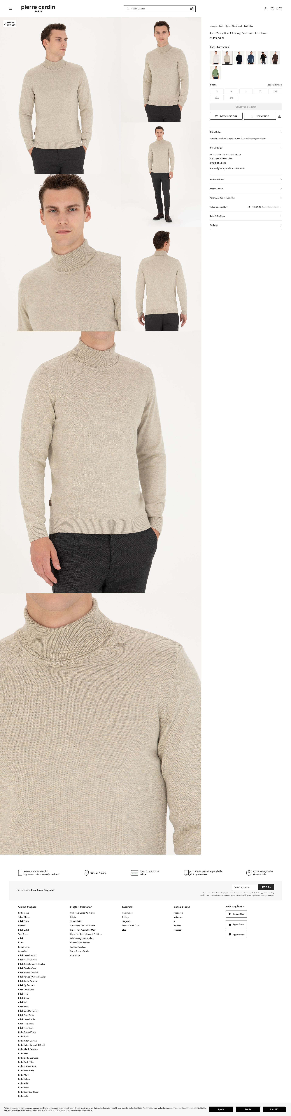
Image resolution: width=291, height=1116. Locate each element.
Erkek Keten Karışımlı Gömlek (31, 963)
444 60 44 (75, 955)
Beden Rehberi (275, 84)
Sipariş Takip (76, 921)
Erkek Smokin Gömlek (28, 972)
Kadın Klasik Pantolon (28, 1049)
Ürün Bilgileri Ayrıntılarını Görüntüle (227, 168)
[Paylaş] (279, 116)
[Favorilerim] (272, 8)
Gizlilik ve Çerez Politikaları (82, 912)
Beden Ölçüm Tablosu (80, 942)
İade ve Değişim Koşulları (81, 938)
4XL (231, 97)
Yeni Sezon (23, 934)
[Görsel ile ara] (191, 8)
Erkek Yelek (23, 1006)
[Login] (266, 8)
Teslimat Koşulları (78, 946)
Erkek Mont (23, 993)
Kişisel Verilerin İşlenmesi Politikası (86, 934)
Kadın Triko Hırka (26, 1070)
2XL (275, 91)
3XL (217, 97)
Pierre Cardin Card (131, 925)
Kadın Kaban (24, 1079)
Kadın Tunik (23, 1036)
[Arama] (128, 9)
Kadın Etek (23, 1053)
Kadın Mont (23, 1074)
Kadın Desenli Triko (27, 1066)
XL (260, 91)
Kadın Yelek (23, 1087)
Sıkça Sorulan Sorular (80, 951)
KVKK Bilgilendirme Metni (255, 895)
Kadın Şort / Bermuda (28, 1057)
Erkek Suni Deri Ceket (28, 1010)
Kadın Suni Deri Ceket (28, 1091)
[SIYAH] (263, 58)
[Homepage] (38, 9)
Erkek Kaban (23, 998)
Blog (124, 929)
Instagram (178, 917)
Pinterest (177, 929)
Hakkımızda (127, 912)
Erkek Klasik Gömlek (27, 959)
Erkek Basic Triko (26, 1015)
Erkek (221, 26)
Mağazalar (126, 921)
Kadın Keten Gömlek (27, 1040)
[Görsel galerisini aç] (60, 95)
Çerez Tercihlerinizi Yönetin (82, 925)
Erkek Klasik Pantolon (27, 981)
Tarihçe (125, 917)
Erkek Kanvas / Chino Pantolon (32, 976)
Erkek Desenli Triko (26, 1019)
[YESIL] (215, 73)
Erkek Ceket (23, 929)
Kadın (20, 942)
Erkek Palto (23, 1002)
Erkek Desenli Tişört (27, 955)
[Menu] (10, 9)
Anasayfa (213, 26)
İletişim (73, 917)
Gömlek (21, 925)
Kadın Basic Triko (26, 1062)
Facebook (178, 912)
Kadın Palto (23, 1083)
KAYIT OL (266, 887)
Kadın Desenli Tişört (27, 1032)
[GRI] (215, 58)
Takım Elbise (24, 917)
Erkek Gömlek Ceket (27, 968)
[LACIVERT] (239, 58)
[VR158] (275, 58)
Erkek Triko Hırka (26, 1023)
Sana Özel (22, 951)
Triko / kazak (237, 26)
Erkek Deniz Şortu (26, 989)
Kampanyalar (24, 946)
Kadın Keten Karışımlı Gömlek (31, 1045)
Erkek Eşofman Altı (26, 985)
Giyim (227, 26)
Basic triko (248, 26)
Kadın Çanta (23, 912)
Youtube (177, 925)
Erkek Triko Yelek (25, 1027)
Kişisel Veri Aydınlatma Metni (83, 929)
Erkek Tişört (23, 921)
